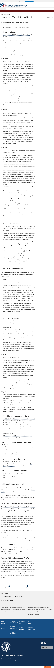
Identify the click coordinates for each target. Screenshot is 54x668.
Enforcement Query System (20, 55)
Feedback (47, 666)
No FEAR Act (22, 621)
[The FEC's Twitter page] (42, 643)
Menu (2, 8)
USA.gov (21, 627)
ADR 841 (3, 315)
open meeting (25, 27)
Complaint (6, 396)
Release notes (31, 629)
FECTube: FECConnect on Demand (21, 565)
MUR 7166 (4, 147)
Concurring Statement (12, 106)
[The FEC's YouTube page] (45, 643)
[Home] (27, 6)
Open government (22, 624)
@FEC (6, 561)
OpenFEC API (31, 623)
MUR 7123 (4, 110)
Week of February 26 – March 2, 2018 (12, 596)
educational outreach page (16, 478)
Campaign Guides (22, 497)
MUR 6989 (4, 58)
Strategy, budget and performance (13, 634)
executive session (26, 25)
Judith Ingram (5, 586)
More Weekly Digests (7, 600)
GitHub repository (30, 626)
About (2, 621)
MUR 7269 (4, 221)
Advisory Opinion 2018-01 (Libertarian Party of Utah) (16, 34)
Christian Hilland (23, 586)
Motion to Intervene (19, 403)
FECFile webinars (25, 474)
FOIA (29, 621)
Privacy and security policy (14, 622)
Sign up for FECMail (47, 647)
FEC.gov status (31, 632)
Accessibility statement (13, 629)
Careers (3, 623)
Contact (3, 628)
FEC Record (7, 530)
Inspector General (21, 630)
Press (2, 626)
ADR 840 (3, 279)
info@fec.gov (27, 540)
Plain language (12, 625)
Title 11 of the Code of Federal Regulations (22, 536)
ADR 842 (3, 354)
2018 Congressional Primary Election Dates (15, 503)
